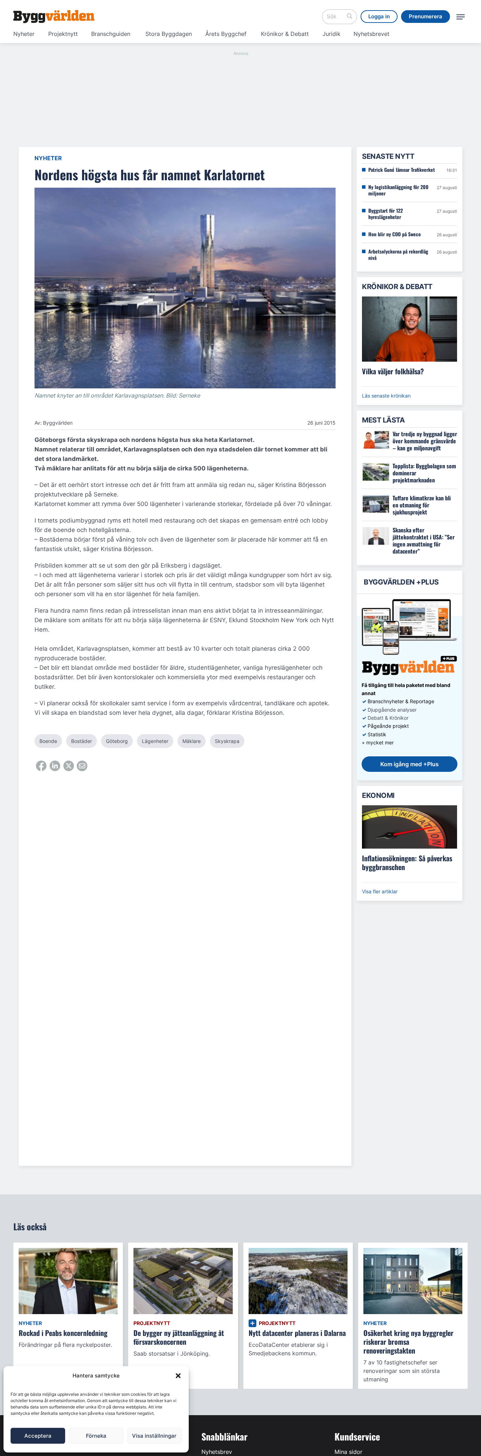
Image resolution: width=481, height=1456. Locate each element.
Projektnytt (63, 33)
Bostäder (81, 741)
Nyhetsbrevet (371, 33)
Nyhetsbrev (216, 1451)
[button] (178, 1375)
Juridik (332, 33)
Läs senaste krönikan (386, 396)
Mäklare (191, 741)
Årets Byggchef (225, 33)
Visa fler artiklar (380, 891)
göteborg (117, 741)
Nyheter (24, 33)
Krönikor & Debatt (285, 33)
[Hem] (53, 16)
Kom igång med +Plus (409, 764)
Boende (48, 741)
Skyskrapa (227, 741)
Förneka (96, 1435)
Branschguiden (110, 33)
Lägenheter (155, 741)
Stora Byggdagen (168, 33)
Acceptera (37, 1435)
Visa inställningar (154, 1435)
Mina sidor (348, 1451)
